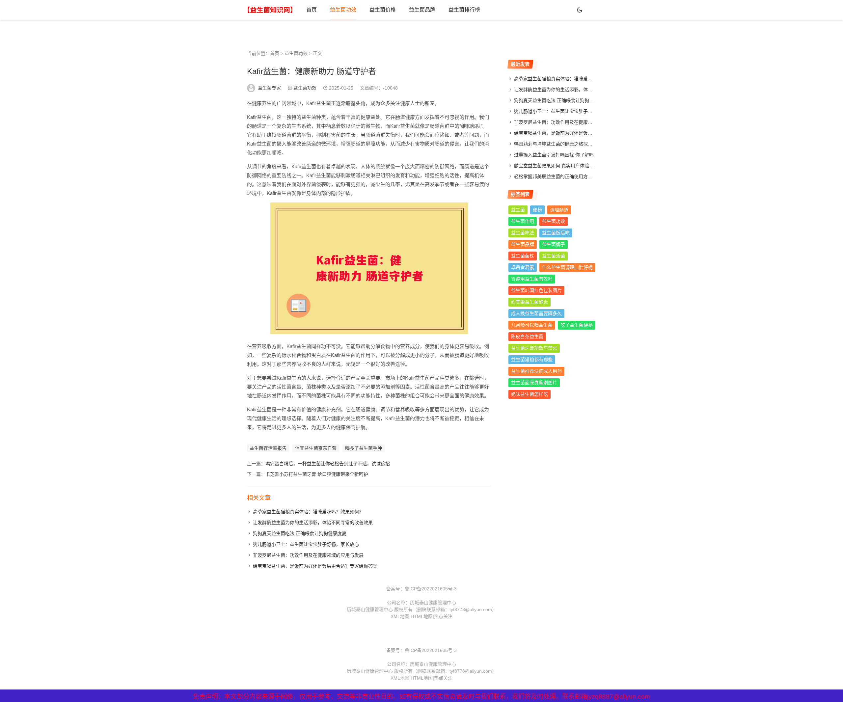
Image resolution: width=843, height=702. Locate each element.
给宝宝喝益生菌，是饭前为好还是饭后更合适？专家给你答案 (315, 566)
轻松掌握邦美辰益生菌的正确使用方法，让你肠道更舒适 (571, 176)
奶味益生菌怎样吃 (529, 394)
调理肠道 (559, 209)
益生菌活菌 (553, 255)
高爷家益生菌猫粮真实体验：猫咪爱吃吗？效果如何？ (308, 511)
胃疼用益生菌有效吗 (532, 279)
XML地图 (400, 616)
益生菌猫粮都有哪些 (532, 359)
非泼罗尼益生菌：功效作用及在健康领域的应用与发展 (308, 555)
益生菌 (518, 209)
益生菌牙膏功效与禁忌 (534, 348)
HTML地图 (422, 616)
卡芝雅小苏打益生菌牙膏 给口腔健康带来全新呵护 (316, 474)
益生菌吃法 (522, 232)
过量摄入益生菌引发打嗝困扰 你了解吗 (554, 154)
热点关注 (443, 616)
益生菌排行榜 (464, 10)
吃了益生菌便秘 (576, 325)
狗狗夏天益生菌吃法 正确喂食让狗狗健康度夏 (299, 533)
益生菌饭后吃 (556, 232)
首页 (311, 10)
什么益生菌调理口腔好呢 (567, 267)
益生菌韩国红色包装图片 (536, 290)
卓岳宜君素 (522, 267)
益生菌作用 (522, 221)
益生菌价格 (382, 10)
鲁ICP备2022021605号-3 (431, 588)
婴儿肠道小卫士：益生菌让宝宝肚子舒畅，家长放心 (306, 544)
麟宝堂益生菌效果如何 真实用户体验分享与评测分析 (567, 165)
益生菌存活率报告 (268, 448)
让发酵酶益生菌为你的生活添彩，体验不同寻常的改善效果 (313, 522)
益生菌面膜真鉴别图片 (534, 382)
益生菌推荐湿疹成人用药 (536, 371)
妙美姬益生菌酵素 (529, 302)
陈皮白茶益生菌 (527, 336)
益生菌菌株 (522, 255)
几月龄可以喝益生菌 (532, 325)
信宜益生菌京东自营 (316, 448)
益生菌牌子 (553, 244)
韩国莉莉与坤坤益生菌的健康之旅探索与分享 (560, 144)
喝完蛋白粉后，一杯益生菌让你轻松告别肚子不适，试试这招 (327, 463)
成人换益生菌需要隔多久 (536, 313)
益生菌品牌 (422, 10)
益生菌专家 (269, 88)
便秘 (537, 209)
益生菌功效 (343, 10)
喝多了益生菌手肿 (363, 448)
